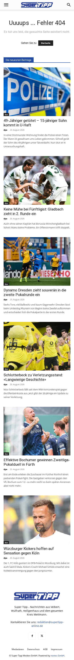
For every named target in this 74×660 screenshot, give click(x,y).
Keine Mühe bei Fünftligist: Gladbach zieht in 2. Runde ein (33, 211)
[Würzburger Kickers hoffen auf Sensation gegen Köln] (37, 519)
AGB (45, 649)
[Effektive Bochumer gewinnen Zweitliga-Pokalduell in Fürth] (37, 431)
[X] (41, 636)
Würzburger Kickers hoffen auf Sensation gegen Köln (29, 550)
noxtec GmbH (57, 655)
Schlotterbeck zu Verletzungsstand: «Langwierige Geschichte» (33, 377)
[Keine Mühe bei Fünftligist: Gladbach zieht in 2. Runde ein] (37, 180)
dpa (6, 114)
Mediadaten (18, 649)
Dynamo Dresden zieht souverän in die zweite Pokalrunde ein (35, 292)
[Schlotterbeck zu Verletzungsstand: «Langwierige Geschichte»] (37, 346)
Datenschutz (33, 649)
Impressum (56, 649)
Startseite (45, 43)
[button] (6, 5)
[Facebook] (32, 636)
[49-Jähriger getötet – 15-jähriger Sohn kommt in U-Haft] (37, 91)
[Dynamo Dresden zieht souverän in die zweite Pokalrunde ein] (37, 261)
